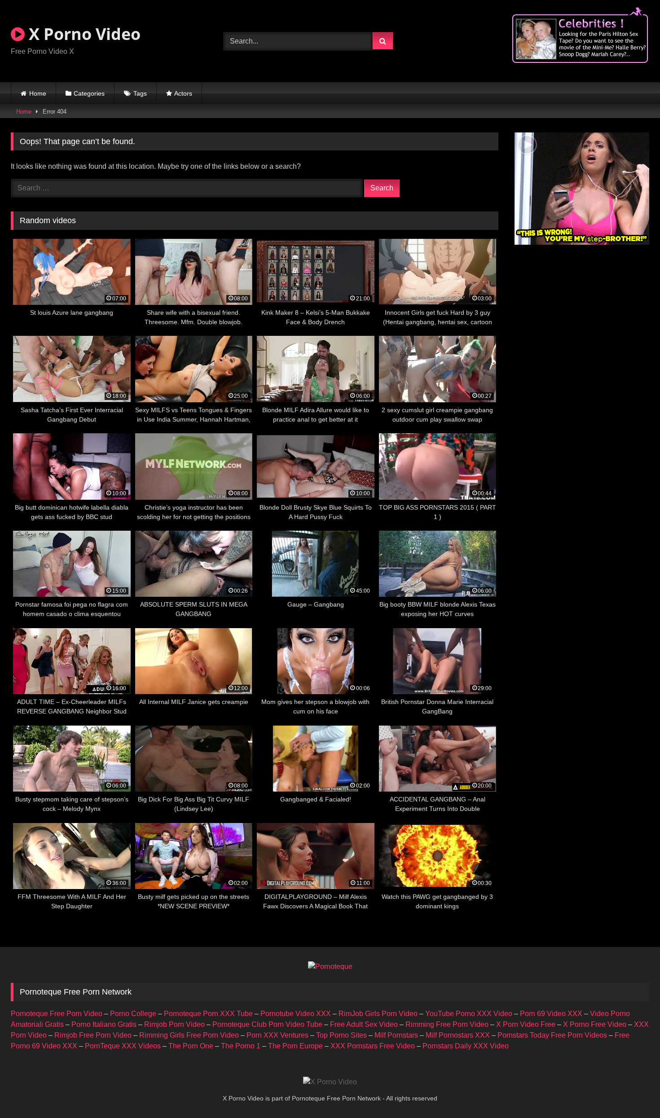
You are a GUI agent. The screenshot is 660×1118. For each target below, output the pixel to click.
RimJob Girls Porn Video (378, 1013)
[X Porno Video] (330, 1082)
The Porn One (190, 1046)
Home (37, 93)
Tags (140, 93)
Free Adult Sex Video (364, 1024)
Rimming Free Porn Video (446, 1024)
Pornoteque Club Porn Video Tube (267, 1024)
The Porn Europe (295, 1046)
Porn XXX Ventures (277, 1035)
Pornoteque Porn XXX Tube (208, 1013)
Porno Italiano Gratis (103, 1024)
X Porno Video (83, 34)
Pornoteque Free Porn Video (56, 1013)
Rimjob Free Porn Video (93, 1035)
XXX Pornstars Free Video (372, 1046)
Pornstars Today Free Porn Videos (552, 1035)
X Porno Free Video (594, 1024)
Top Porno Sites (341, 1035)
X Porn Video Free (525, 1024)
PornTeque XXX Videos (123, 1046)
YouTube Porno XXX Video (468, 1013)
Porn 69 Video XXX (551, 1013)
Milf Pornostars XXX (458, 1035)
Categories (89, 93)
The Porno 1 (240, 1046)
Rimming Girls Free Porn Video (189, 1035)
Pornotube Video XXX (295, 1013)
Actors (183, 93)
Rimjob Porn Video (174, 1024)
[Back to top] (632, 1091)
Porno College (133, 1013)
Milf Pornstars (396, 1035)
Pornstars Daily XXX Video (465, 1046)
